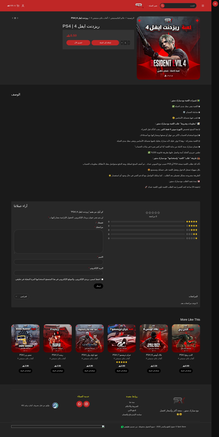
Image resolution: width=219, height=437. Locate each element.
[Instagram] (86, 404)
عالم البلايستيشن (117, 18)
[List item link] (131, 402)
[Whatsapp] (79, 404)
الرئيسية (130, 18)
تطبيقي (127, 427)
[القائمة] (202, 5)
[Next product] (12, 18)
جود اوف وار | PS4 (90, 355)
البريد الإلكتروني (96, 268)
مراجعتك (99, 227)
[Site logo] (140, 5)
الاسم (100, 257)
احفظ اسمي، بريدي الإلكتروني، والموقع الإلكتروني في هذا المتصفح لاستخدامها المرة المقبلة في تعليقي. (57, 279)
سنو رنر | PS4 (25, 355)
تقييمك (99, 223)
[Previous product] (17, 18)
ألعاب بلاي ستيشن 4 (99, 18)
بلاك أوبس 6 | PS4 (154, 355)
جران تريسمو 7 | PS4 (122, 355)
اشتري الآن (78, 43)
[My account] (22, 5)
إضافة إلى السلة (105, 43)
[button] (186, 371)
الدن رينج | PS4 (186, 355)
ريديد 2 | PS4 (57, 355)
